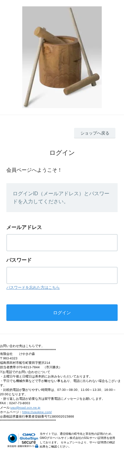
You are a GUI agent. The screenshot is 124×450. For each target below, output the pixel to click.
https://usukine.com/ (37, 412)
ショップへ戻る (94, 133)
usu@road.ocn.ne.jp (25, 407)
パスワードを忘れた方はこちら (33, 287)
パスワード (19, 260)
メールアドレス (24, 227)
